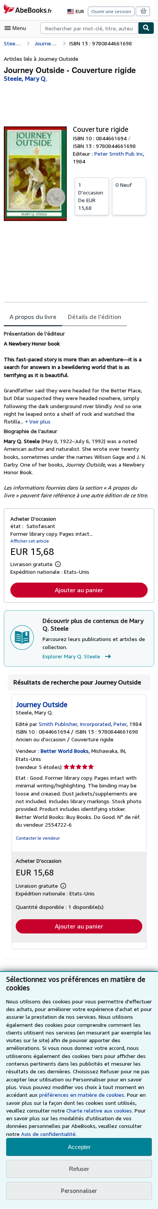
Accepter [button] (79, 1147)
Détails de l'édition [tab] (94, 317)
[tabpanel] (76, 414)
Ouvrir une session (111, 11)
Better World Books (65, 750)
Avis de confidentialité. (49, 1134)
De (90, 196)
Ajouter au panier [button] (79, 590)
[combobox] (89, 28)
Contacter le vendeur (38, 838)
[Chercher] (146, 28)
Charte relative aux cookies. (100, 1110)
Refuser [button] (79, 1169)
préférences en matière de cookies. (82, 1094)
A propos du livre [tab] (33, 317)
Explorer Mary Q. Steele (71, 656)
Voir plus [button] (40, 421)
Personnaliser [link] (79, 1190)
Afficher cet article (29, 541)
